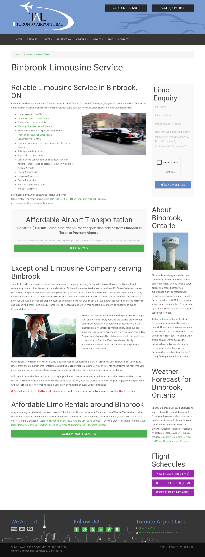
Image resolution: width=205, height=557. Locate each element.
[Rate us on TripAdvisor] (85, 529)
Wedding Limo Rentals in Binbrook (35, 126)
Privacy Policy (175, 546)
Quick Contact (127, 8)
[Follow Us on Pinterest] (117, 529)
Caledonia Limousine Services (55, 420)
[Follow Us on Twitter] (109, 529)
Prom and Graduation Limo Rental (35, 135)
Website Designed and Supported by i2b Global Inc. (37, 550)
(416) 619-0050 (174, 8)
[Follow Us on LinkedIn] (101, 529)
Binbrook (156, 275)
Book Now (78, 248)
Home (19, 39)
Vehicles (82, 40)
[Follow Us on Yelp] (93, 529)
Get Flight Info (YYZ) (173, 473)
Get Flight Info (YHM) (174, 483)
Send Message (174, 184)
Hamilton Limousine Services (53, 425)
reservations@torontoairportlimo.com (33, 203)
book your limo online (83, 199)
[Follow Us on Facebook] (77, 529)
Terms (162, 546)
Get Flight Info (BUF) (174, 492)
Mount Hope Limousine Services (172, 441)
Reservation (64, 39)
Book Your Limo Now (81, 434)
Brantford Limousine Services (86, 420)
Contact (123, 39)
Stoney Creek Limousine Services (89, 425)
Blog (110, 39)
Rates (48, 39)
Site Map (188, 546)
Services (34, 40)
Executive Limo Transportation (33, 118)
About (98, 40)
